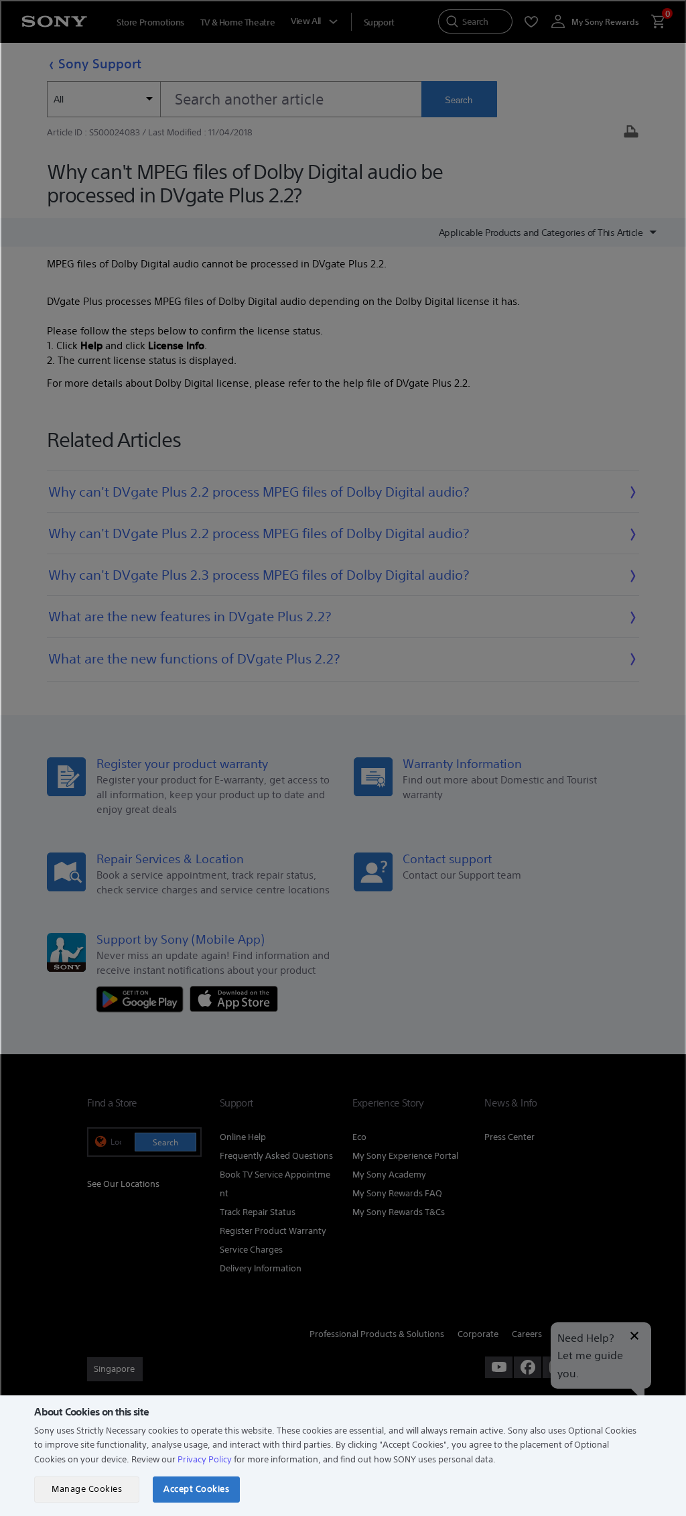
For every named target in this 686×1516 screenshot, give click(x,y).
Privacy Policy (205, 1459)
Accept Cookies (196, 1489)
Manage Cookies (87, 1489)
